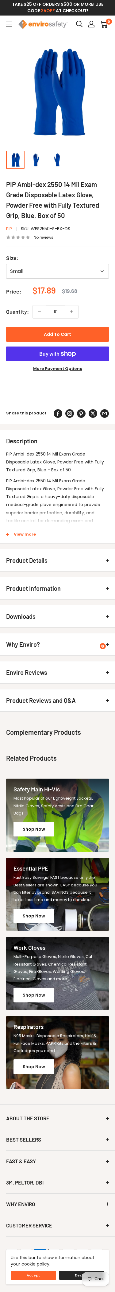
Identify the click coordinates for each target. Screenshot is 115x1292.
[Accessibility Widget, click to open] (103, 646)
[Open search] (79, 24)
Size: (12, 258)
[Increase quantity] (71, 311)
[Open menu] (9, 24)
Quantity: (17, 311)
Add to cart (57, 334)
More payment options (57, 368)
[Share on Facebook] (58, 413)
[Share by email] (104, 413)
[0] (104, 24)
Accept (33, 1275)
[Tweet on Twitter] (93, 413)
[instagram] (69, 413)
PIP (9, 229)
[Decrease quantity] (39, 311)
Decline (82, 1275)
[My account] (91, 24)
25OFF (48, 11)
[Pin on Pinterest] (81, 413)
